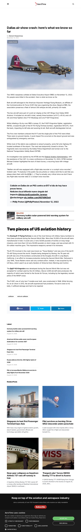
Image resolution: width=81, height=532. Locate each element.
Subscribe (40, 507)
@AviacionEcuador (27, 194)
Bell (11, 268)
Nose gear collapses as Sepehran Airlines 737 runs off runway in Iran (22, 475)
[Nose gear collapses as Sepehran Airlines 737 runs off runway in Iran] (23, 453)
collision (11, 296)
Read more (42, 518)
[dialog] (40, 521)
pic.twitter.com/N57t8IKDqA (37, 197)
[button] (8, 4)
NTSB (29, 174)
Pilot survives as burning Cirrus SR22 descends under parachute (57, 422)
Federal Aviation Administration (56, 157)
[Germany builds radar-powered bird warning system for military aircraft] (11, 216)
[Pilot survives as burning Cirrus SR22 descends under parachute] (58, 402)
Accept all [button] (63, 518)
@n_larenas (41, 194)
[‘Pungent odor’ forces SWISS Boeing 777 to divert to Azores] (58, 453)
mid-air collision (22, 296)
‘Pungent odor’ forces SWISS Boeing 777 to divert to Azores (56, 474)
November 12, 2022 (49, 202)
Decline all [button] (63, 523)
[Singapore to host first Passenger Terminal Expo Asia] (23, 402)
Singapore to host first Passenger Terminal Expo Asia (22, 422)
